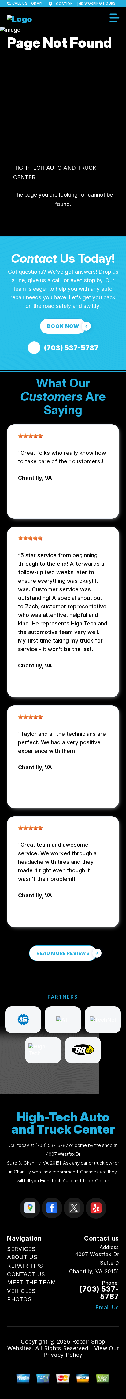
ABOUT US (22, 1257)
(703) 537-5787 (51, 1145)
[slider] (30, 435)
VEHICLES (21, 1291)
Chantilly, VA (35, 478)
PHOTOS (19, 1299)
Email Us (107, 1307)
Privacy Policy (63, 1354)
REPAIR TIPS (25, 1265)
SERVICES (21, 1249)
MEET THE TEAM (31, 1282)
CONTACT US (26, 1274)
